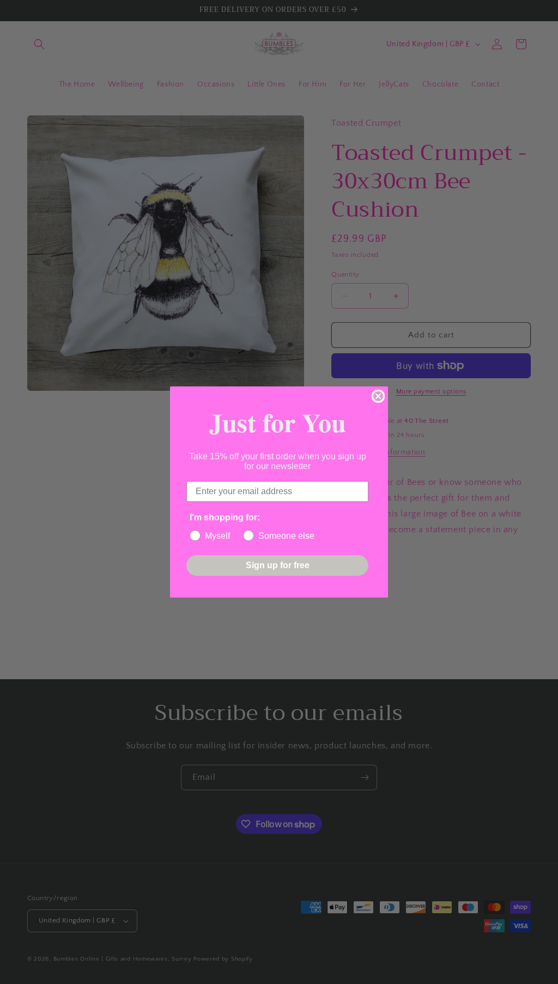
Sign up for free (278, 565)
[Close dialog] (378, 396)
